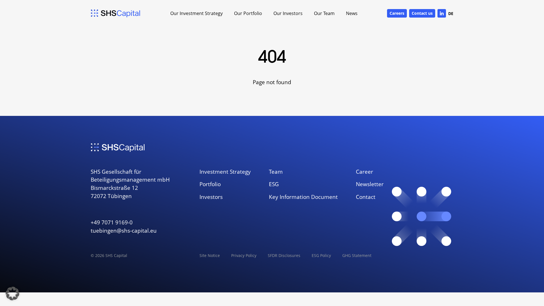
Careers (397, 13)
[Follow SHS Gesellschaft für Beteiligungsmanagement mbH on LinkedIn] (441, 13)
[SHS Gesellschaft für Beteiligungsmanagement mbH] (116, 13)
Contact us (422, 13)
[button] (12, 293)
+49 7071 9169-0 (112, 222)
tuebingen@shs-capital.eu (124, 230)
